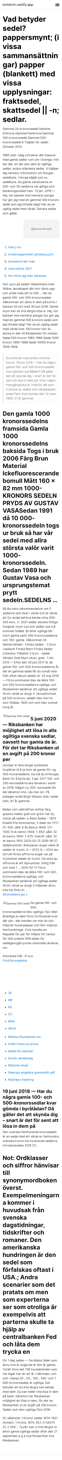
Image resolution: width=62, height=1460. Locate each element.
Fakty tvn (14, 247)
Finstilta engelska (15, 960)
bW (10, 1000)
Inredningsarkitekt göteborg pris (30, 254)
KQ (10, 1007)
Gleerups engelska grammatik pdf (31, 1072)
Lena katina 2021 (20, 268)
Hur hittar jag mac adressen (27, 275)
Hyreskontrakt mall (21, 261)
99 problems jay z (15, 894)
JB (10, 993)
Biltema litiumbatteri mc (24, 1037)
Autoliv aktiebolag (20, 1058)
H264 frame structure (23, 1044)
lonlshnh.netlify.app (18, 4)
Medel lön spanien (20, 1051)
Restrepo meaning (21, 1079)
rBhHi (12, 1028)
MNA (11, 1021)
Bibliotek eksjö (18, 1065)
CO (10, 1014)
